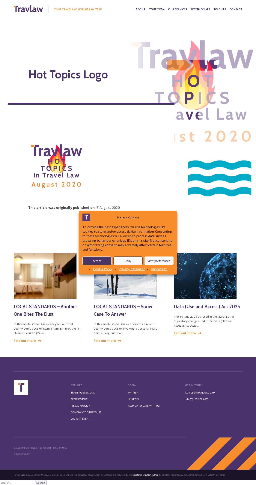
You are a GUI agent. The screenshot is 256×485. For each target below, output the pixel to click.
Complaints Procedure (86, 412)
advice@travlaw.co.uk (200, 392)
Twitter (133, 392)
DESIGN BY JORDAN (41, 448)
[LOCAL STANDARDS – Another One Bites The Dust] (48, 276)
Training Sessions (83, 392)
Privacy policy (21, 454)
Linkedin (133, 399)
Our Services (177, 9)
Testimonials (200, 9)
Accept (97, 260)
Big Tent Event (80, 418)
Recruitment (79, 399)
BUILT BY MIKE (60, 448)
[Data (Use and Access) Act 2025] (208, 276)
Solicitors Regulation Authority (146, 475)
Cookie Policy (102, 269)
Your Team (157, 9)
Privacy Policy (80, 405)
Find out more (25, 340)
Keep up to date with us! (144, 405)
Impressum (159, 269)
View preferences (158, 260)
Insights (219, 9)
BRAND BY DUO (21, 448)
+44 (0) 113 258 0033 (197, 399)
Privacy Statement (132, 269)
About (140, 9)
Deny (128, 260)
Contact (236, 9)
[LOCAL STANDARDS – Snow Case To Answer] (128, 276)
